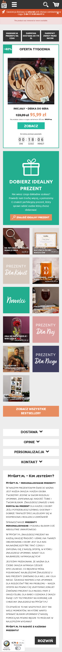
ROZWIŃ (45, 641)
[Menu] (23, 641)
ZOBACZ (31, 126)
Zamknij (57, 13)
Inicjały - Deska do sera (31, 108)
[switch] (18, 648)
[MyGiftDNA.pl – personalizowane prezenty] (4, 4)
